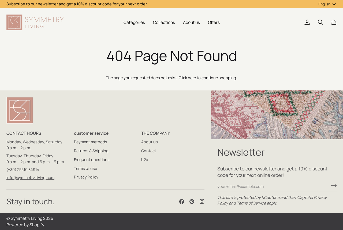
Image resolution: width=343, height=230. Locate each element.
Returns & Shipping (91, 150)
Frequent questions (92, 159)
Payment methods (90, 141)
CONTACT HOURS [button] (23, 133)
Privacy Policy (86, 177)
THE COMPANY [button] (155, 133)
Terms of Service (251, 203)
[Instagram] (202, 201)
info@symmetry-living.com (30, 177)
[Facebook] (181, 201)
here (192, 77)
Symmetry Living (26, 218)
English (324, 3)
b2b (144, 159)
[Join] (332, 185)
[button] (134, 22)
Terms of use (85, 168)
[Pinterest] (191, 201)
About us (149, 141)
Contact (148, 150)
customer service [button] (91, 133)
